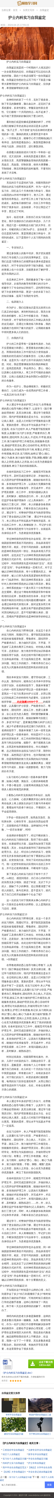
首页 (15, 10)
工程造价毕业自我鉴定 (13, 1450)
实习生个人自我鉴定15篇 (15, 1458)
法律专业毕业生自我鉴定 (40, 1450)
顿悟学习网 (23, 1495)
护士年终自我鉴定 (37, 1463)
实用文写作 (28, 10)
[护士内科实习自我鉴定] (27, 3)
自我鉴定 (44, 10)
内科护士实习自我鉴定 (13, 1463)
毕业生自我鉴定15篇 (38, 1458)
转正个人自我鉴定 (11, 1454)
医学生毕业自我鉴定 (38, 1454)
